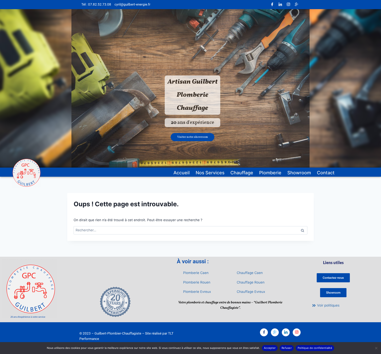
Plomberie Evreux (197, 292)
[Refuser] (376, 348)
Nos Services (210, 173)
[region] (190, 88)
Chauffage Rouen (251, 282)
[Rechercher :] (190, 230)
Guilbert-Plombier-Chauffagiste (117, 333)
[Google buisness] (275, 332)
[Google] (296, 5)
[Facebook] (272, 5)
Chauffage (241, 173)
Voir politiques (328, 305)
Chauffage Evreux (251, 292)
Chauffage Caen (250, 273)
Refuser (287, 347)
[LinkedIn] (280, 5)
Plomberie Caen (196, 273)
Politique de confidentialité (315, 347)
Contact (326, 173)
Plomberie (270, 173)
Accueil (181, 173)
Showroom (299, 173)
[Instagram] (288, 5)
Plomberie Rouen (196, 282)
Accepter (270, 347)
